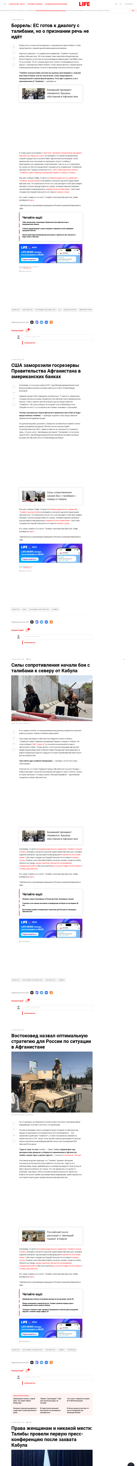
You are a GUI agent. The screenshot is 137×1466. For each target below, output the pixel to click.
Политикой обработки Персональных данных (51, 10)
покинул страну (62, 192)
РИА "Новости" (38, 744)
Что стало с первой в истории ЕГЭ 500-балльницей (78, 1430)
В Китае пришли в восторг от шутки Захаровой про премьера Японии (78, 1440)
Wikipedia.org (27, 268)
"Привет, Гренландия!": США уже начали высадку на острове (50, 1431)
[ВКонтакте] (46, 322)
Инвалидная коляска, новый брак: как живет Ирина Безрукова (24, 1431)
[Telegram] (42, 322)
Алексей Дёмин (25, 941)
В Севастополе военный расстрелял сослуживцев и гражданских (50, 1440)
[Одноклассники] (51, 322)
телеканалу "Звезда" (72, 1155)
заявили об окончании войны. (58, 189)
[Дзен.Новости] (32, 322)
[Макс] (37, 322)
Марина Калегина (26, 271)
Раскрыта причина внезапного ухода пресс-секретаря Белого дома (25, 1440)
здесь (31, 200)
